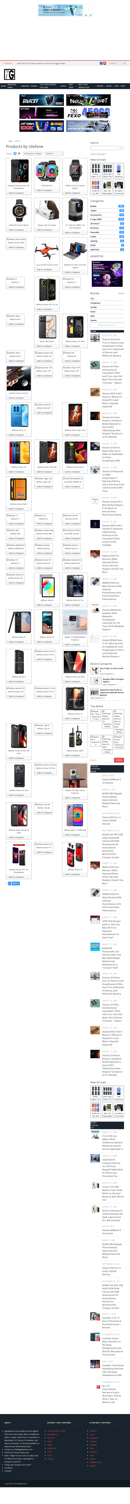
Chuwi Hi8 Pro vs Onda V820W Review (111, 820)
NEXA (49, 1445)
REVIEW (100, 86)
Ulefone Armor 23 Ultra (75, 677)
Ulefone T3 (15, 563)
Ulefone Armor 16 (75, 714)
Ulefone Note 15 (19, 430)
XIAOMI (93, 331)
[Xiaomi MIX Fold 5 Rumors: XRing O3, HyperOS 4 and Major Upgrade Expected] (95, 392)
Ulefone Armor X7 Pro (45, 691)
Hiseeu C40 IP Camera (47, 225)
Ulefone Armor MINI (16, 242)
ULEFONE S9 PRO (71, 533)
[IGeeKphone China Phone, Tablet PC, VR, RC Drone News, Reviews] (9, 74)
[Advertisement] (65, 38)
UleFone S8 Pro (71, 519)
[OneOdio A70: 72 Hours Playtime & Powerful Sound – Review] (95, 1316)
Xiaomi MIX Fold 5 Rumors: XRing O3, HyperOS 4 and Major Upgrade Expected (112, 400)
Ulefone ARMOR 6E (16, 548)
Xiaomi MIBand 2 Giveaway (111, 781)
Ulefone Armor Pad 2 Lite (75, 430)
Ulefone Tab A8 (43, 808)
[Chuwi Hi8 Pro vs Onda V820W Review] (95, 816)
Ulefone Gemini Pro (72, 563)
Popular (94, 766)
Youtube (7, 1471)
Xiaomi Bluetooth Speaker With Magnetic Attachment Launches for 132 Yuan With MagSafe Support (113, 619)
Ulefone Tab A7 (43, 728)
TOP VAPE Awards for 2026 (48, 86)
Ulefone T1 (15, 519)
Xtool (92, 311)
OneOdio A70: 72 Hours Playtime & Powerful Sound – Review (111, 1322)
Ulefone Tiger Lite (43, 482)
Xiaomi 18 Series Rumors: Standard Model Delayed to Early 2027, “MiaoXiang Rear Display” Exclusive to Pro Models (112, 427)
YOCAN (93, 307)
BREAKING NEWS (11, 86)
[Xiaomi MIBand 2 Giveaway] (95, 778)
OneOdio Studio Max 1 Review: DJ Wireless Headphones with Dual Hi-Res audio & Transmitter (112, 1346)
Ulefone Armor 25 (46, 637)
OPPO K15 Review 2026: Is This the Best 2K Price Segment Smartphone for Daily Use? (111, 929)
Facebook (8, 1468)
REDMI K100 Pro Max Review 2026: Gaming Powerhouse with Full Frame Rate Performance (112, 591)
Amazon (25, 86)
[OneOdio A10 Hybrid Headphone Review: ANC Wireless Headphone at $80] (95, 1364)
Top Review (95, 769)
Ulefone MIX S (15, 356)
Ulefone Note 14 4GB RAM (75, 830)
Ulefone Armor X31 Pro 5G (47, 304)
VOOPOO (51, 1438)
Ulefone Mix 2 (15, 319)
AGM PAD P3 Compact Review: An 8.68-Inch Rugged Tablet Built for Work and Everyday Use (42, 63)
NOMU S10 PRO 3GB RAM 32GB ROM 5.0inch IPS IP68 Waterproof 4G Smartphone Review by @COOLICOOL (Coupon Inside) (112, 846)
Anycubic (93, 1452)
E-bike (106, 236)
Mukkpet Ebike (96, 1462)
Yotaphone (95, 303)
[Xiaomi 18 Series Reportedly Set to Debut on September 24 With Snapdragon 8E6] (95, 446)
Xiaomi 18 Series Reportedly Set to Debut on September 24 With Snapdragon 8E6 (112, 454)
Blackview (94, 1438)
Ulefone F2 (43, 519)
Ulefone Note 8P (43, 408)
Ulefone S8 (71, 356)
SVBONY (93, 1431)
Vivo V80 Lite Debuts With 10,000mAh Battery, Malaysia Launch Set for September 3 (112, 1142)
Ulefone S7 (71, 282)
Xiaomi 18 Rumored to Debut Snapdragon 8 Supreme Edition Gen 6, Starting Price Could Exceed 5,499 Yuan (113, 481)
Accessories (106, 215)
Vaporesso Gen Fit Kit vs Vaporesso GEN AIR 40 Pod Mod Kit (112, 692)
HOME (3, 86)
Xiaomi (93, 320)
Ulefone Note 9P (43, 563)
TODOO (50, 1459)
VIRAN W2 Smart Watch (19, 225)
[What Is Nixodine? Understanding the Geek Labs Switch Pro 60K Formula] (95, 1209)
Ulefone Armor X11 (44, 847)
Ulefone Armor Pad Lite (47, 467)
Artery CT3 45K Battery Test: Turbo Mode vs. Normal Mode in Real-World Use (113, 1193)
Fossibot (93, 1441)
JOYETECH (106, 249)
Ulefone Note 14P (43, 371)
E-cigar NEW (106, 219)
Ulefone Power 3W (43, 356)
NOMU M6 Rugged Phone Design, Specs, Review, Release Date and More (112, 800)
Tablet (106, 210)
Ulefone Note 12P (18, 467)
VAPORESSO (52, 1434)
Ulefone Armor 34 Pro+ (18, 393)
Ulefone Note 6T (19, 637)
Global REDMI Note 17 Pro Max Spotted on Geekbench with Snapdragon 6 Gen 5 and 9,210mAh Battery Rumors (113, 648)
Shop (123, 86)
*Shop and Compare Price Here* (17, 1465)
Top (92, 1128)
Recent (93, 1123)
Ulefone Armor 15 (75, 869)
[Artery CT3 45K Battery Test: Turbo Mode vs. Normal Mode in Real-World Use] (95, 1185)
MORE (108, 86)
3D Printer (106, 223)
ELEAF (106, 245)
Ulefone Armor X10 (15, 691)
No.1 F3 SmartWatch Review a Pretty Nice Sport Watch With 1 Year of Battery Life (111, 1394)
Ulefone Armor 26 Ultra (18, 790)
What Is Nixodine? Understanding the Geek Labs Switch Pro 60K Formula (112, 1215)
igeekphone (22, 1483)
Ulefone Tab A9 (46, 600)
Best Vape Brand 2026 (84, 86)
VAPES (63, 86)
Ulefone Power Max (44, 533)
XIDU (92, 316)
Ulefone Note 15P (71, 371)
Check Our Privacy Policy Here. (16, 1452)
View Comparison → (107, 674)
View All (121, 293)
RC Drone (106, 228)
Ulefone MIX (15, 533)
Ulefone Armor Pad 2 (75, 467)
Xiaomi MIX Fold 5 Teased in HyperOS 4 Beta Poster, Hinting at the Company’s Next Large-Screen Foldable (112, 535)
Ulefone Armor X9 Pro (45, 654)
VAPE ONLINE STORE (56, 1431)
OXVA (49, 1441)
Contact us (8, 1449)
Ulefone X (15, 282)
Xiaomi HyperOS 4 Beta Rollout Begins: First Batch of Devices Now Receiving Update (112, 508)
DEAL (117, 86)
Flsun (92, 1448)
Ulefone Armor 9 (19, 677)
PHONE (33, 86)
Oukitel (92, 1459)
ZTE (92, 298)
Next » (16, 883)
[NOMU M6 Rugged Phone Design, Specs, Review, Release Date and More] (95, 792)
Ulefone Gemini (43, 548)
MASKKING (52, 1448)
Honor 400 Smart (47, 341)
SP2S (49, 1452)
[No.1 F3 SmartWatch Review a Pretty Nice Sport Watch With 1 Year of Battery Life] (95, 1384)
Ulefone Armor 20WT (75, 750)
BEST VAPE (71, 86)
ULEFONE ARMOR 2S (73, 482)
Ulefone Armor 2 (71, 548)
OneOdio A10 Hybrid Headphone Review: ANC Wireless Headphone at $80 (113, 1370)
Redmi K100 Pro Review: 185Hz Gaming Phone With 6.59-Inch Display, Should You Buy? (112, 564)
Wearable (106, 232)
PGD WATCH (47, 185)
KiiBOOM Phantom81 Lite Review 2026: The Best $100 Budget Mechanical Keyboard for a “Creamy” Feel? (111, 958)
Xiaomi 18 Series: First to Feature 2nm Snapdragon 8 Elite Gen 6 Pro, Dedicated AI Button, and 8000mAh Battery (113, 347)
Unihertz (93, 1445)
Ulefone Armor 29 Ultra (75, 341)
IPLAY (49, 1455)
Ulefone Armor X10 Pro (45, 768)
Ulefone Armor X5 (15, 578)
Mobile (106, 206)
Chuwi (92, 1434)
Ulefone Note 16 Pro (75, 600)
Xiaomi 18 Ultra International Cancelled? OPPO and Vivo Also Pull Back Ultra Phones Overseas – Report (112, 374)
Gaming (106, 241)
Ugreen (93, 1465)
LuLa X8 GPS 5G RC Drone (47, 265)
